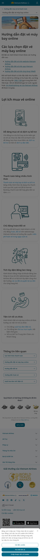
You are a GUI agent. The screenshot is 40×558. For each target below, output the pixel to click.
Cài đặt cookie (20, 545)
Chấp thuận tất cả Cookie (20, 554)
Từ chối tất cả (20, 550)
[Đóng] (37, 531)
